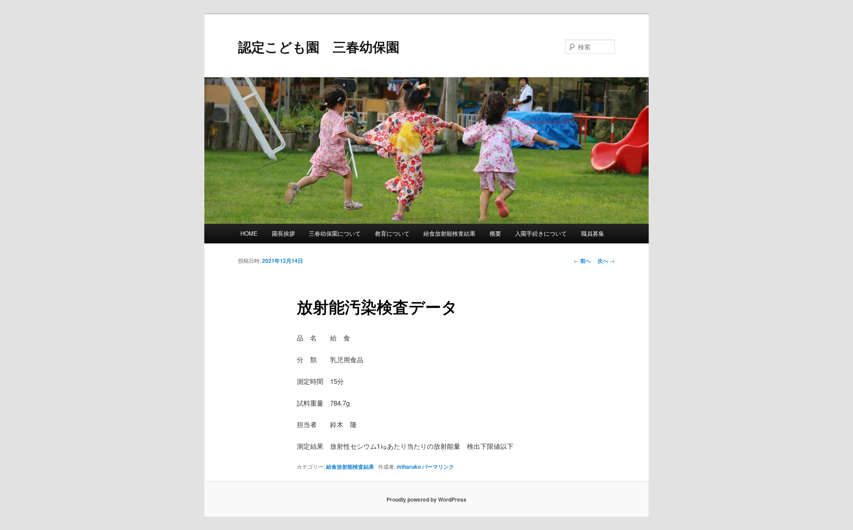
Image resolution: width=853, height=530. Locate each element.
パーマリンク (438, 467)
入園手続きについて (541, 233)
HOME (249, 233)
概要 (495, 233)
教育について (392, 233)
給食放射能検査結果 (449, 233)
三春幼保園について (335, 233)
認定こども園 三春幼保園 (318, 46)
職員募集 (592, 233)
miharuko (409, 467)
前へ (582, 261)
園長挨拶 (283, 233)
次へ (606, 261)
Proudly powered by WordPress (426, 499)
